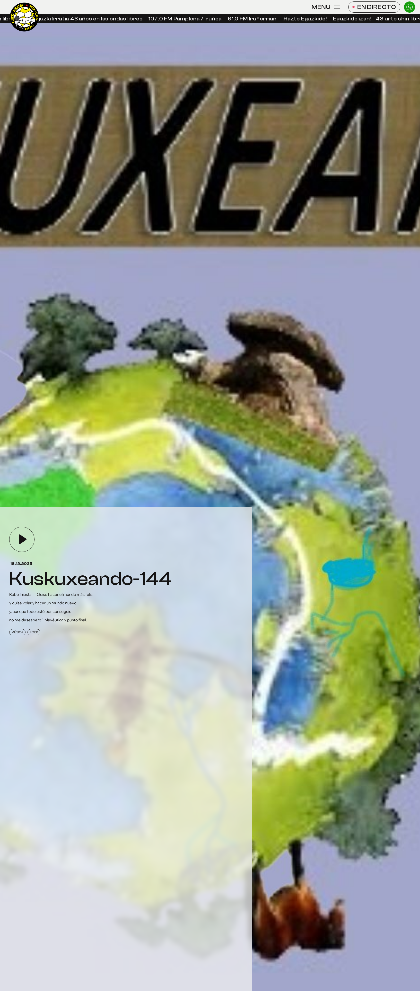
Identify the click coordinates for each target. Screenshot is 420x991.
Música (17, 632)
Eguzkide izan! (334, 18)
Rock (34, 632)
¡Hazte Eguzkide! (286, 18)
